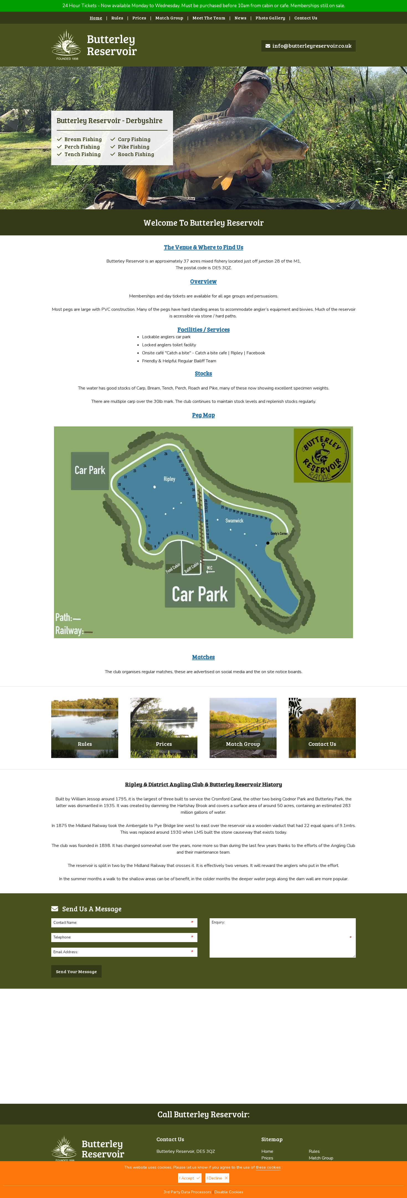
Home (96, 18)
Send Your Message (76, 971)
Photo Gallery (270, 18)
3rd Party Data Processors (187, 1192)
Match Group (169, 18)
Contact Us (305, 18)
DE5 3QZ (221, 268)
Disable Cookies (229, 1192)
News (240, 18)
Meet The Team (208, 18)
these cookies (268, 1167)
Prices (139, 18)
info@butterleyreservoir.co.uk (312, 45)
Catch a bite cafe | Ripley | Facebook (230, 353)
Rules (117, 18)
